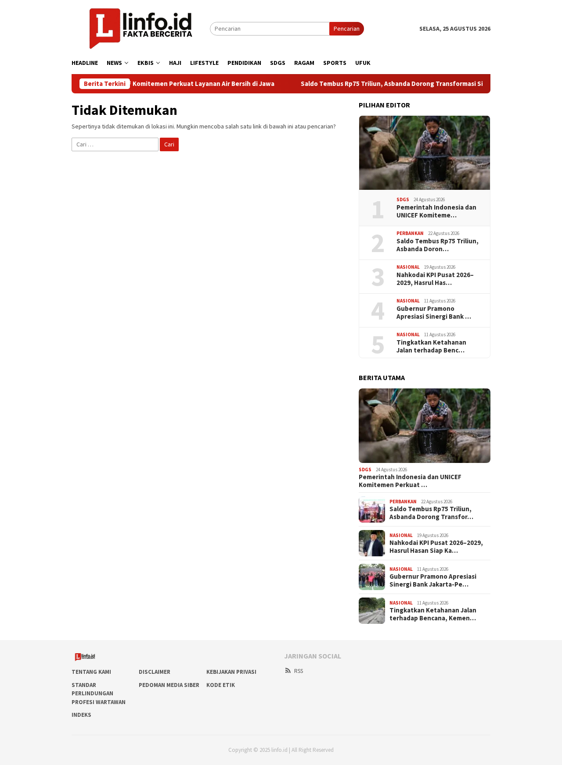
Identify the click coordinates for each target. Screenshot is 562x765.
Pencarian (347, 28)
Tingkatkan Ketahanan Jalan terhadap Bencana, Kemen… (432, 614)
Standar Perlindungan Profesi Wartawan (99, 693)
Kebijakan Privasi (231, 672)
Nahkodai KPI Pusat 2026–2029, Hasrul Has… (435, 279)
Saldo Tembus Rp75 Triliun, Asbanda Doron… (437, 245)
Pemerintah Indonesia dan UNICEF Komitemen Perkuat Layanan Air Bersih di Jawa (132, 84)
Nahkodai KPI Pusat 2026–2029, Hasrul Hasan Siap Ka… (436, 547)
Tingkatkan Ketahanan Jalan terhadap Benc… (431, 346)
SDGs (402, 199)
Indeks (81, 715)
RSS (298, 671)
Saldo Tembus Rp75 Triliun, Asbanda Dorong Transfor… (431, 513)
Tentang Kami (91, 672)
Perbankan (410, 233)
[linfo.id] (141, 28)
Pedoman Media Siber (169, 685)
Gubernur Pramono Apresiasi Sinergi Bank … (433, 312)
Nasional (408, 267)
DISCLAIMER (154, 672)
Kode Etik (220, 685)
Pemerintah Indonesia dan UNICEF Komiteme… (436, 211)
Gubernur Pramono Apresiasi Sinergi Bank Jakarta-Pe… (432, 580)
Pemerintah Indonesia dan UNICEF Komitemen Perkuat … (410, 481)
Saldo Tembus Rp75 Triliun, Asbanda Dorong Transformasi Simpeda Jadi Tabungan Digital (416, 84)
